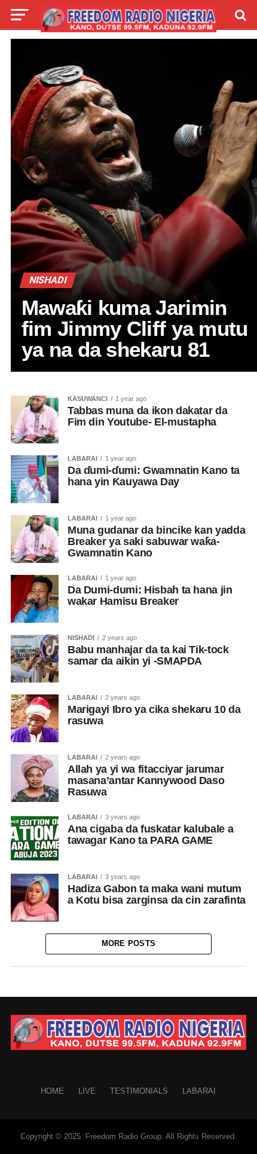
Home (52, 1090)
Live (87, 1090)
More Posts (129, 943)
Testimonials (139, 1090)
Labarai (199, 1090)
